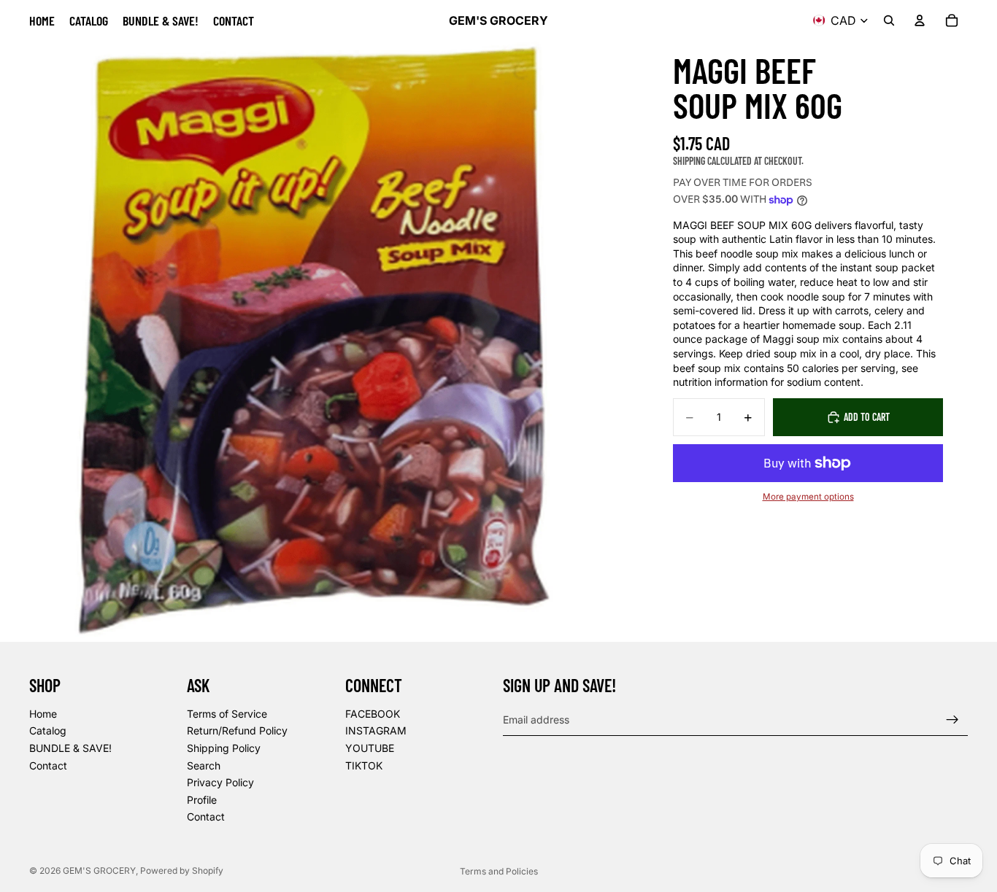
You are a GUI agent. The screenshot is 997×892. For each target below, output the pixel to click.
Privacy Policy (220, 782)
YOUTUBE (369, 748)
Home (43, 713)
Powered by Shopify (181, 870)
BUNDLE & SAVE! (70, 748)
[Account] (920, 20)
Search (203, 765)
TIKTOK (363, 765)
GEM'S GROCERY (99, 870)
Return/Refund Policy (237, 731)
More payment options (808, 497)
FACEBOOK (372, 713)
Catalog (47, 731)
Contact (48, 765)
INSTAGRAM (376, 731)
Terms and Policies (499, 871)
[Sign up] (952, 720)
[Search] (889, 20)
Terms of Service (227, 713)
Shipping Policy (224, 748)
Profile (202, 800)
